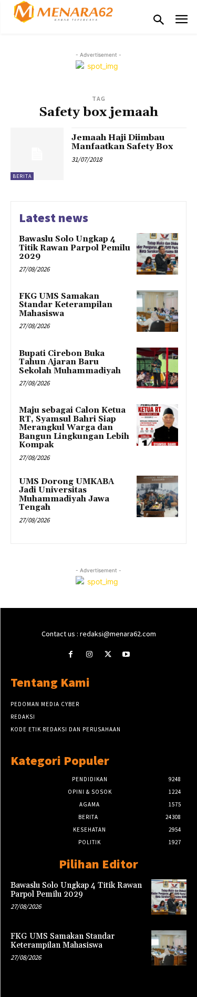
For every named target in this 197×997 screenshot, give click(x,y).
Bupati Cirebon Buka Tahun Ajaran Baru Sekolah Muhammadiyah (70, 362)
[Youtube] (126, 654)
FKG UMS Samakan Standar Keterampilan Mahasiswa (65, 305)
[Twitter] (108, 654)
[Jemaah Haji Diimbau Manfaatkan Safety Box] (37, 154)
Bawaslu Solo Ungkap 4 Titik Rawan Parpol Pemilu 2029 (74, 247)
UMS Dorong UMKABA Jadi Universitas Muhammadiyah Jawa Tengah (66, 495)
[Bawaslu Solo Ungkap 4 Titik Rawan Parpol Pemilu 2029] (157, 254)
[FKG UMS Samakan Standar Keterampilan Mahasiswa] (157, 311)
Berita (22, 176)
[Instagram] (89, 654)
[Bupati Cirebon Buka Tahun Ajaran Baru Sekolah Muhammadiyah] (157, 368)
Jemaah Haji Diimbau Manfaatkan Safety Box (122, 142)
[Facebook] (70, 654)
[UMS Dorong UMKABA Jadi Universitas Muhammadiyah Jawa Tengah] (157, 496)
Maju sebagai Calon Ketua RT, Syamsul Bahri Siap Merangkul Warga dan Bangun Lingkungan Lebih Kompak (74, 427)
